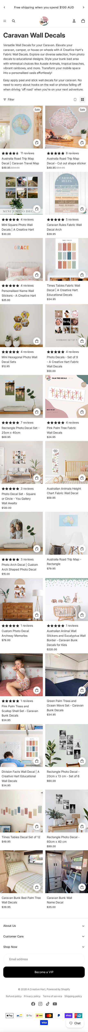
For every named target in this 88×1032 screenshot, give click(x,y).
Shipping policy (73, 996)
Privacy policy (32, 996)
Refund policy (14, 996)
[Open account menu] (74, 20)
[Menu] (4, 21)
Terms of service (52, 996)
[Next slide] (83, 7)
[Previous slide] (4, 7)
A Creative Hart (36, 989)
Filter (11, 99)
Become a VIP (44, 972)
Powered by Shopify (58, 989)
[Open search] (13, 20)
